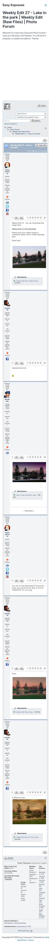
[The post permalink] (16, 218)
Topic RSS (42, 145)
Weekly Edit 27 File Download (24, 229)
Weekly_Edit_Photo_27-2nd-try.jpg (27, 837)
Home (9, 127)
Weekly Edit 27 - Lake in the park (27, 134)
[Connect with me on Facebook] (7, 210)
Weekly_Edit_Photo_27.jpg (24, 712)
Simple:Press (25, 931)
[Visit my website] (7, 202)
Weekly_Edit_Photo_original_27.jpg (27, 281)
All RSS (10, 858)
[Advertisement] (25, 71)
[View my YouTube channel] (7, 213)
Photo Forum (15, 129)
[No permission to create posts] (45, 140)
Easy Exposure (13, 5)
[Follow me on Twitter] (7, 206)
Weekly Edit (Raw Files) (21, 132)
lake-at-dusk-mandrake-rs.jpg (26, 495)
